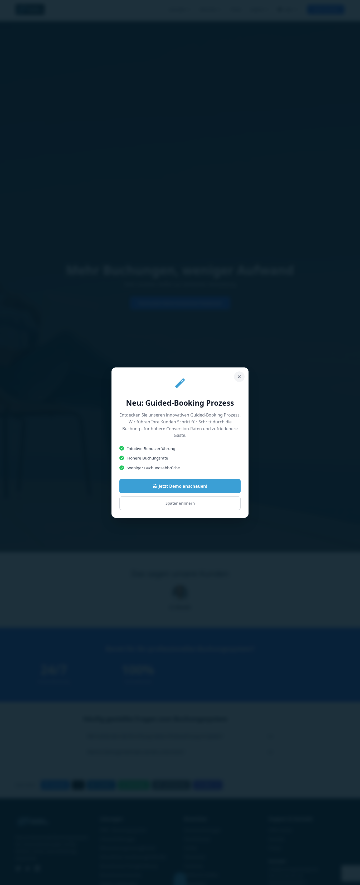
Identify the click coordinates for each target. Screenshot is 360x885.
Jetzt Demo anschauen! (183, 486)
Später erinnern (180, 503)
